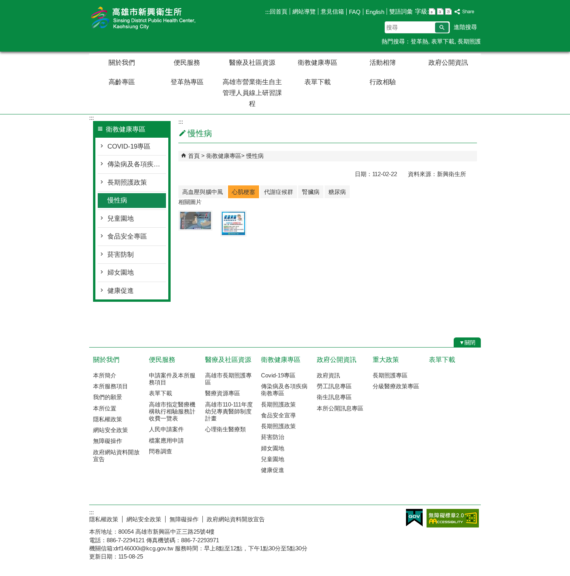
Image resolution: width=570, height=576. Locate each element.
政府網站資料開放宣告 (116, 455)
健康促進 (120, 290)
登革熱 (419, 41)
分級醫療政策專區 (396, 386)
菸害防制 (120, 254)
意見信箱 (332, 11)
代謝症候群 (278, 192)
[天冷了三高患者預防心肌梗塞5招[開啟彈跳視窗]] (195, 220)
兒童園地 (120, 218)
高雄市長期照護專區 (228, 379)
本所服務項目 (110, 386)
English (375, 12)
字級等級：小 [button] (432, 11)
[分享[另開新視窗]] (464, 12)
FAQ (355, 12)
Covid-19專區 (278, 375)
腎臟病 (311, 192)
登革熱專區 (187, 82)
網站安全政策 (110, 430)
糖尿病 (337, 192)
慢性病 (117, 200)
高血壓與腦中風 (202, 192)
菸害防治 (272, 437)
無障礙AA (453, 518)
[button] (442, 27)
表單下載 (442, 41)
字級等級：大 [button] (448, 11)
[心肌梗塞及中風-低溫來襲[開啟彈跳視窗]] (233, 223)
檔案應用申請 (166, 440)
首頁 (194, 155)
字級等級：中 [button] (440, 11)
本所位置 (104, 408)
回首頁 (278, 11)
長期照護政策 (127, 182)
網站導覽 (304, 11)
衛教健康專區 (317, 62)
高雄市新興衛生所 (154, 19)
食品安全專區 (127, 236)
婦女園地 (120, 272)
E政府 (414, 517)
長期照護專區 (390, 375)
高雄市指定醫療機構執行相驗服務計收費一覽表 (172, 411)
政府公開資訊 (448, 62)
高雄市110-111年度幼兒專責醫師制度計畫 (229, 411)
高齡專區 (122, 82)
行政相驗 (383, 82)
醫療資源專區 (222, 393)
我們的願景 (107, 397)
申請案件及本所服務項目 (172, 379)
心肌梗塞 (243, 192)
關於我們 (122, 62)
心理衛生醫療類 (225, 429)
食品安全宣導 (278, 415)
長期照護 (469, 41)
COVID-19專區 (128, 146)
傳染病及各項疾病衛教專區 (136, 164)
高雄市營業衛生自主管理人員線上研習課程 (252, 92)
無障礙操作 (107, 441)
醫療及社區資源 (252, 62)
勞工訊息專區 (334, 386)
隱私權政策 (107, 419)
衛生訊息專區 (334, 397)
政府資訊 (328, 375)
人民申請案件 (166, 429)
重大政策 (386, 359)
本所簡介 (104, 375)
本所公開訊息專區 (340, 408)
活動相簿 (383, 62)
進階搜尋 (465, 27)
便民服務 (187, 62)
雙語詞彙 (401, 11)
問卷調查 (160, 451)
